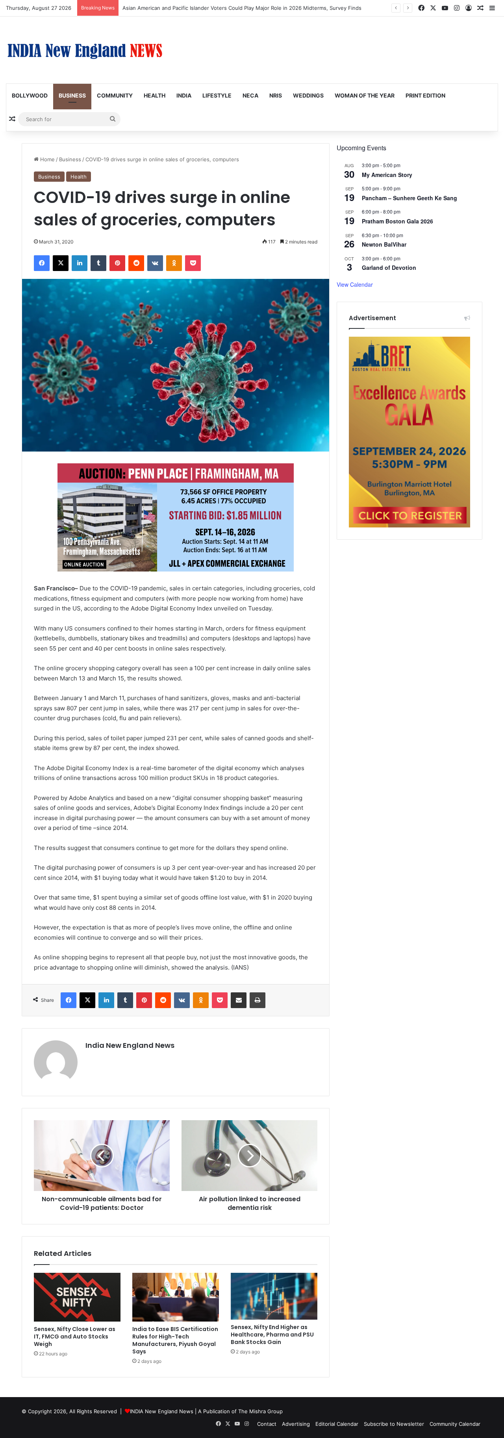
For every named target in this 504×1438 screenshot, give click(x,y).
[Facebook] (42, 263)
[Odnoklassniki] (174, 263)
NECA (250, 95)
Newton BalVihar (384, 244)
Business (72, 95)
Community (115, 95)
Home (47, 159)
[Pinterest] (117, 263)
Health (154, 95)
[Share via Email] (238, 1000)
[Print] (257, 1000)
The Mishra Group (260, 1411)
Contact (266, 1424)
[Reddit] (136, 263)
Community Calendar (455, 1424)
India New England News (129, 1045)
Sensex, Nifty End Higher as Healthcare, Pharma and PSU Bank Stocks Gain (272, 1334)
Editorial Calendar (336, 1424)
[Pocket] (193, 263)
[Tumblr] (98, 263)
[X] (61, 263)
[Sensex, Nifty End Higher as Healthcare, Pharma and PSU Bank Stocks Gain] (274, 1296)
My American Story (387, 175)
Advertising (296, 1424)
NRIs (275, 95)
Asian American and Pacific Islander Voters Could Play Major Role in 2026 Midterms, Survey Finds (241, 8)
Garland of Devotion (389, 267)
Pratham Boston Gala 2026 (397, 221)
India (183, 95)
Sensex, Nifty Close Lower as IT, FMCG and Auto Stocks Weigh (74, 1336)
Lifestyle (217, 95)
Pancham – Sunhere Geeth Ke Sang (409, 198)
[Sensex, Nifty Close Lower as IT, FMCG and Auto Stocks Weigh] (77, 1297)
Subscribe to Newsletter (394, 1424)
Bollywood (30, 95)
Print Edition (425, 95)
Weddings (308, 95)
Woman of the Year (365, 95)
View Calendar (355, 284)
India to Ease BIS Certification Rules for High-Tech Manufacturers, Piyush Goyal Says (175, 1340)
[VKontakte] (155, 263)
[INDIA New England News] (84, 50)
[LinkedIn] (79, 263)
